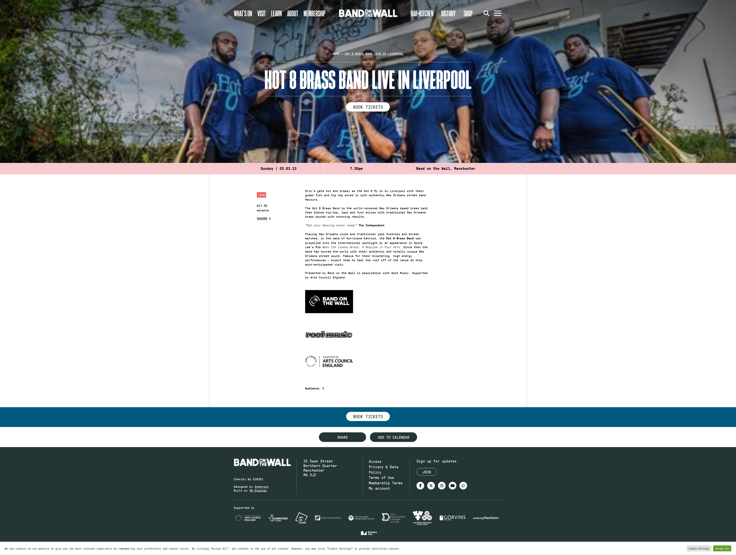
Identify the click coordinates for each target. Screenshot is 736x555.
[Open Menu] (497, 13)
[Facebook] (420, 485)
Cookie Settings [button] (699, 548)
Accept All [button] (722, 548)
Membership (314, 13)
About (292, 13)
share (342, 437)
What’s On (243, 13)
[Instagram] (442, 485)
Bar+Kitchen (422, 13)
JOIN (426, 471)
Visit (261, 13)
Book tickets (368, 416)
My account (379, 488)
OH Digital (258, 490)
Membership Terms (385, 482)
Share (262, 218)
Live (261, 195)
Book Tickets (368, 107)
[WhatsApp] (463, 485)
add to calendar (393, 437)
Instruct (262, 486)
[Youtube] (452, 485)
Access (375, 461)
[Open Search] (486, 13)
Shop (468, 13)
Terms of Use (381, 477)
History (448, 13)
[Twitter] (431, 485)
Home (336, 54)
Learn (276, 13)
